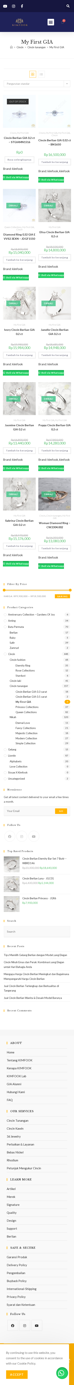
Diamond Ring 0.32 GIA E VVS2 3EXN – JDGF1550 (19, 236)
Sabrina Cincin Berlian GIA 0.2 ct (19, 522)
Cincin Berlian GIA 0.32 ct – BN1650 (54, 142)
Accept (17, 1374)
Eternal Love (23, 722)
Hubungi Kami (16, 1092)
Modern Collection (26, 738)
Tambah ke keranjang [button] (54, 162)
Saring (62, 596)
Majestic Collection (26, 733)
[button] (68, 6)
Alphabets (16, 761)
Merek (11, 1196)
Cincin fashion (17, 659)
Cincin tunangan (54, 515)
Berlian (14, 632)
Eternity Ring (23, 665)
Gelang (12, 749)
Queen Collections (13, 227)
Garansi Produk (17, 1257)
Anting (12, 620)
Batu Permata (16, 626)
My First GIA (57, 47)
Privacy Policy (16, 1296)
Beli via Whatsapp (17, 177)
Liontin (12, 755)
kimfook (17, 168)
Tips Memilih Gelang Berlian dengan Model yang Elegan (35, 955)
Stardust (20, 675)
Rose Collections (25, 670)
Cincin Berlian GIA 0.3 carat (31, 691)
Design (11, 1220)
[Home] (11, 47)
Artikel (11, 1189)
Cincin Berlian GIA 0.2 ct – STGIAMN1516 (19, 140)
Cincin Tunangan (17, 1120)
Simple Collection (26, 743)
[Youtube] (33, 836)
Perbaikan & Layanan (20, 1144)
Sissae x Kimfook (18, 772)
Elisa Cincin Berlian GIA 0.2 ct (54, 234)
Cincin (13, 132)
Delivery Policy (17, 1265)
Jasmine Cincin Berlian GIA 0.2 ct (19, 427)
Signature (13, 1204)
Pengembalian (16, 1273)
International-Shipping (22, 1289)
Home (10, 1052)
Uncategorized (16, 778)
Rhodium (12, 1160)
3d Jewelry (14, 1136)
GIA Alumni (14, 1084)
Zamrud (14, 647)
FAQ (10, 1100)
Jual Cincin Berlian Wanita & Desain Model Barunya (33, 997)
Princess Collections (27, 707)
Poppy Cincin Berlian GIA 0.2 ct (54, 427)
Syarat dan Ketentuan (21, 1304)
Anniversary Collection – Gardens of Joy (31, 614)
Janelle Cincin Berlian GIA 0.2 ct (54, 332)
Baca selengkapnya (19, 159)
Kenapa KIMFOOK (19, 1068)
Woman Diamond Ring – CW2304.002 (54, 525)
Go (61, 811)
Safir (12, 642)
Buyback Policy (17, 1281)
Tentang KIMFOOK (19, 1060)
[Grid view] (32, 74)
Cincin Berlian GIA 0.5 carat (31, 696)
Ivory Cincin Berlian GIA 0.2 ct (19, 332)
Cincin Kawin (15, 1128)
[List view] (41, 74)
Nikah (13, 717)
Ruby (13, 637)
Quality (12, 1212)
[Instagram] (21, 836)
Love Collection (18, 766)
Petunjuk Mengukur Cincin (24, 1168)
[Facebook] (9, 836)
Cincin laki (15, 680)
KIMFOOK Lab (16, 1076)
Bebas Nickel (15, 1152)
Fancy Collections (26, 728)
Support (12, 1228)
